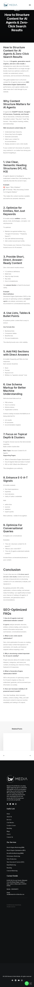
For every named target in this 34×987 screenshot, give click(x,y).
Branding (9, 828)
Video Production (11, 859)
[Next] (25, 755)
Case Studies (10, 822)
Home (8, 814)
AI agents (6, 624)
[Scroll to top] (30, 983)
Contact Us (10, 837)
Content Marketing (12, 870)
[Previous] (8, 755)
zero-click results (19, 64)
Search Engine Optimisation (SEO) (16, 850)
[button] (17, 742)
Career (9, 834)
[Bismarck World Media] (10, 4)
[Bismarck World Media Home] (17, 779)
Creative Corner (11, 825)
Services (9, 819)
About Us (9, 817)
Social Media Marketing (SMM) (15, 853)
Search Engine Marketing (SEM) (15, 847)
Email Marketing (11, 865)
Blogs (8, 831)
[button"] (7, 804)
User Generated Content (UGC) (15, 862)
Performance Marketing (13, 856)
